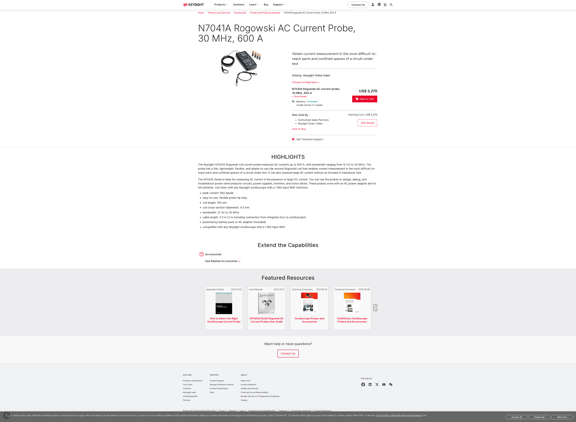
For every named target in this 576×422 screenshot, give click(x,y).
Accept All (517, 417)
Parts (212, 392)
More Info (562, 417)
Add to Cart (366, 99)
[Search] (391, 5)
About (244, 375)
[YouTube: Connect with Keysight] (384, 384)
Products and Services (219, 13)
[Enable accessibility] (6, 415)
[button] (373, 4)
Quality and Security (249, 388)
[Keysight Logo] (194, 4)
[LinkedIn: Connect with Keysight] (370, 384)
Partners (186, 400)
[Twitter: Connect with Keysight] (377, 384)
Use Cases (187, 384)
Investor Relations (248, 384)
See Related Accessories (221, 261)
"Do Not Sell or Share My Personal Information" (399, 415)
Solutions (238, 4)
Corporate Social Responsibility (254, 392)
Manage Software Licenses (222, 384)
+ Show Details (299, 96)
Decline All (539, 417)
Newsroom (245, 381)
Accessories (240, 13)
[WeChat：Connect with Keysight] (390, 384)
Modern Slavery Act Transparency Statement (260, 396)
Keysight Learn (189, 392)
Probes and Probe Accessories (265, 13)
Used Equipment (190, 396)
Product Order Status (219, 388)
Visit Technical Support (309, 139)
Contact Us (288, 353)
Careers (244, 400)
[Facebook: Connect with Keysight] (363, 384)
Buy (266, 4)
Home (201, 13)
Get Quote (367, 122)
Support (214, 375)
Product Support (217, 381)
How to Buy (299, 128)
